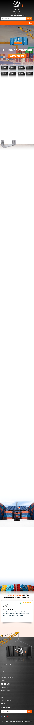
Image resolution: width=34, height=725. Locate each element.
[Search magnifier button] (29, 18)
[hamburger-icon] (31, 23)
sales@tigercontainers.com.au (17, 15)
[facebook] (2, 716)
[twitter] (5, 716)
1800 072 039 (17, 11)
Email (17, 13)
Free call (17, 9)
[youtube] (8, 716)
